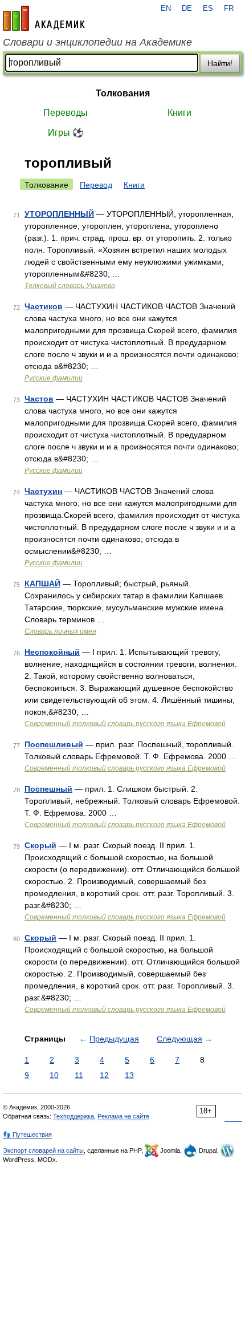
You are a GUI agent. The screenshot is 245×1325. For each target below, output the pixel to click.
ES (208, 9)
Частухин (43, 491)
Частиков (43, 306)
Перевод (96, 184)
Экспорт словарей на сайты (43, 1150)
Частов (39, 398)
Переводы (65, 112)
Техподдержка (73, 1116)
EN (166, 9)
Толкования (123, 93)
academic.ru (44, 18)
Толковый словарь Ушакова (69, 286)
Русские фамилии (53, 378)
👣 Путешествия (27, 1134)
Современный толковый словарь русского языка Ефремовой (125, 724)
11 (79, 1075)
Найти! (219, 63)
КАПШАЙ (42, 583)
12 (104, 1075)
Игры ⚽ (66, 132)
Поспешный (48, 788)
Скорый (40, 845)
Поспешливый (53, 744)
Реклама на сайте (123, 1116)
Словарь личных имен (60, 631)
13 (129, 1075)
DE (187, 9)
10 (54, 1075)
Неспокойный (52, 652)
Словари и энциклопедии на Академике (97, 42)
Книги (179, 112)
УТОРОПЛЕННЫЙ (59, 213)
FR (229, 9)
